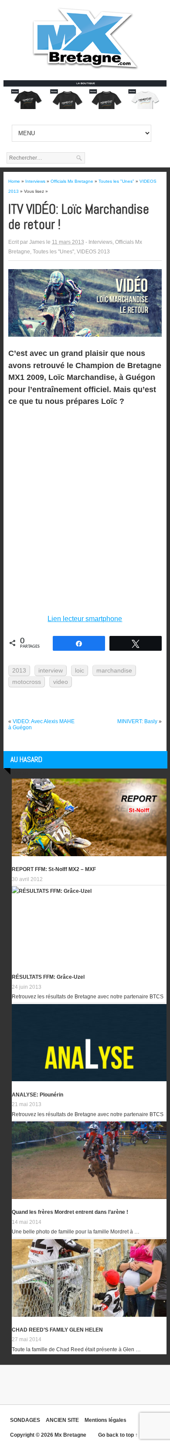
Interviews (100, 242)
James (37, 242)
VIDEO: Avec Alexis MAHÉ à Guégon (41, 724)
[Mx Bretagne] (85, 70)
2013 (19, 670)
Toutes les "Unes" (53, 252)
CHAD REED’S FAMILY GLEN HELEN (57, 1330)
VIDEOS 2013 (93, 252)
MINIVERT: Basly (137, 721)
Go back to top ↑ (118, 1435)
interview (50, 670)
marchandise (114, 670)
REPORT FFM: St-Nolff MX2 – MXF (54, 869)
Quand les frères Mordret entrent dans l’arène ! (70, 1212)
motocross (26, 681)
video (60, 681)
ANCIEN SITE (62, 1420)
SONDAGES (25, 1420)
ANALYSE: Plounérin (37, 1095)
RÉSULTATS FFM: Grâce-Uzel (48, 977)
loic (79, 670)
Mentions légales (105, 1420)
